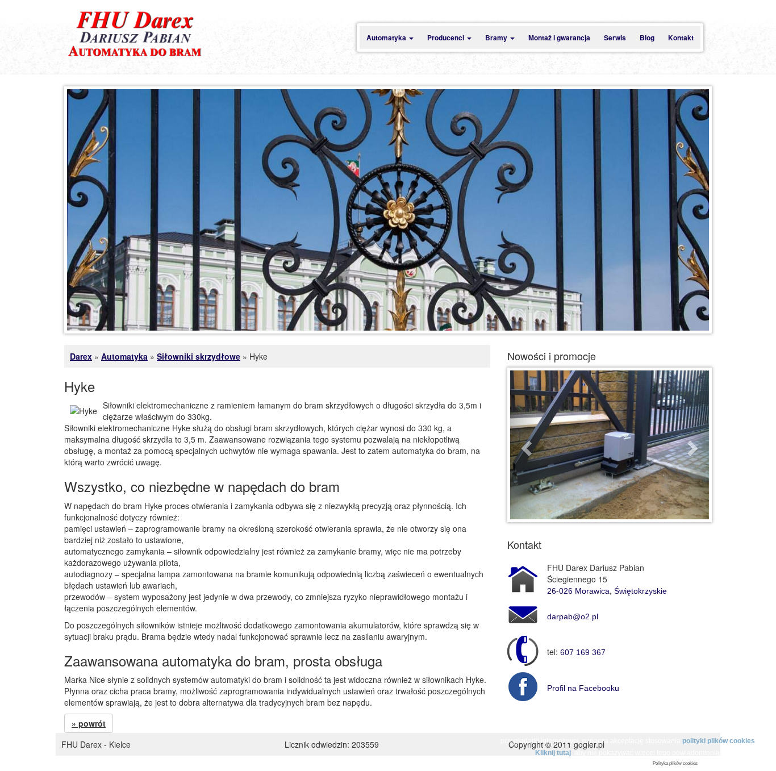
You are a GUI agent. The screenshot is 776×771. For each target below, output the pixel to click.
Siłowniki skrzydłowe (198, 356)
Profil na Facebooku (583, 688)
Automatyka (387, 37)
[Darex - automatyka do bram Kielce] (135, 35)
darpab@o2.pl (572, 616)
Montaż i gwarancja (559, 37)
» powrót (89, 723)
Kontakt (681, 37)
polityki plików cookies (718, 741)
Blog (647, 37)
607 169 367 (583, 652)
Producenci (446, 37)
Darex (81, 356)
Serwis (615, 37)
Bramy (497, 37)
